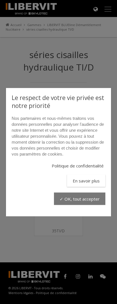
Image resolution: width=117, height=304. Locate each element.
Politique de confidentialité (78, 165)
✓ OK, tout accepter (80, 198)
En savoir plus (86, 180)
